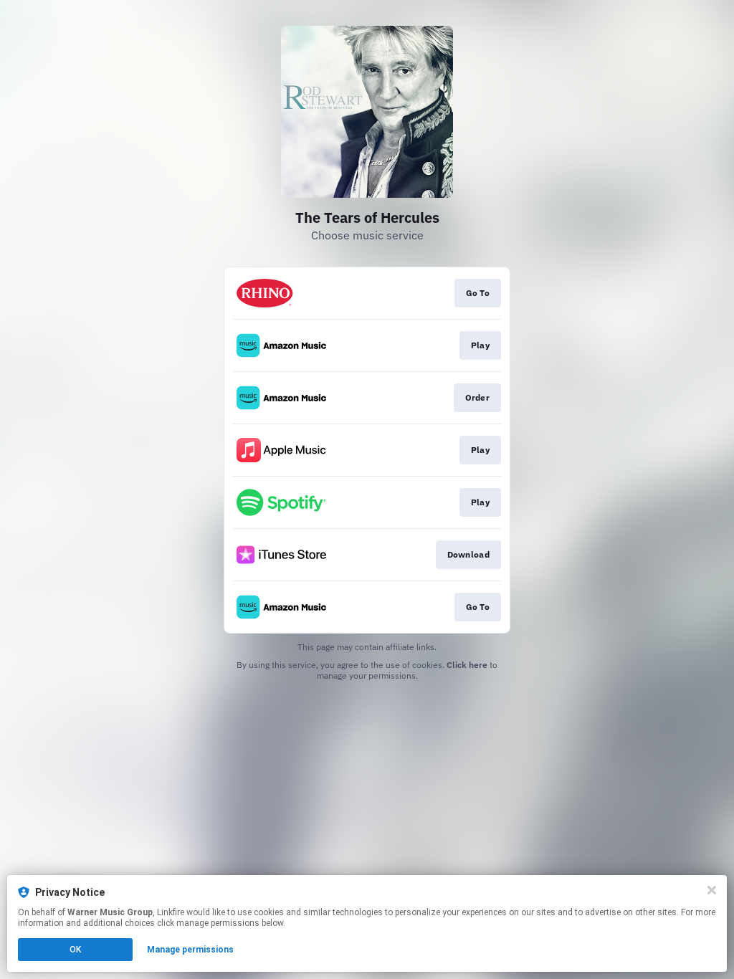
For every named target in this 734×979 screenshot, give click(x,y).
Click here (467, 664)
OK (75, 950)
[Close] (711, 890)
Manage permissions (190, 950)
